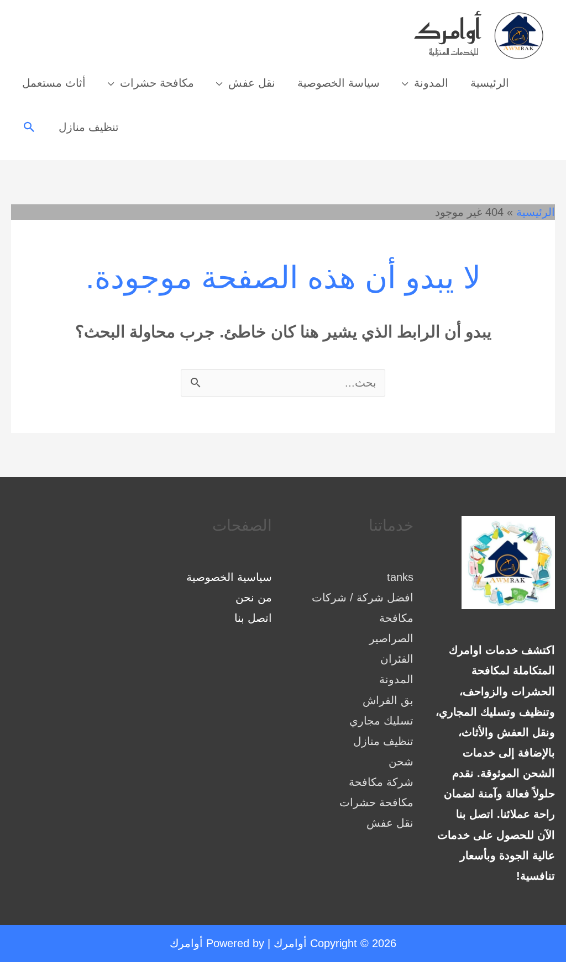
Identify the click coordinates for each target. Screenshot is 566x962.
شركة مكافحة (381, 782)
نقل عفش (251, 83)
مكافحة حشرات (157, 83)
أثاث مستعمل (54, 83)
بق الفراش (388, 700)
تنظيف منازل (89, 127)
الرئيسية (489, 83)
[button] (29, 127)
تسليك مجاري (381, 721)
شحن (401, 761)
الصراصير (391, 638)
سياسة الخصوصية (338, 83)
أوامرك (447, 29)
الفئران (396, 659)
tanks (400, 577)
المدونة (431, 83)
